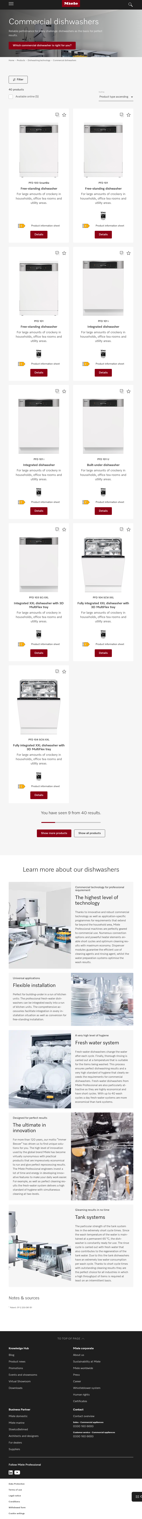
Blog (11, 1355)
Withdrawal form (17, 1508)
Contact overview (83, 1416)
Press (76, 1375)
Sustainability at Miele (86, 1361)
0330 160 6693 (83, 1426)
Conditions (14, 1502)
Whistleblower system (86, 1388)
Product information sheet (45, 226)
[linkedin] (11, 1472)
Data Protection (17, 1484)
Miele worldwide (83, 1368)
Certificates (80, 1401)
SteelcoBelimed (18, 1429)
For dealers (15, 1442)
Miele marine (16, 1423)
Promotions (16, 1368)
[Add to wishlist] (64, 115)
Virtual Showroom (20, 1381)
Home (11, 60)
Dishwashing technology (39, 60)
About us (78, 1355)
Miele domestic (18, 1416)
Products (21, 60)
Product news (17, 1361)
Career (77, 1381)
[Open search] (130, 5)
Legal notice (15, 1496)
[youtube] (17, 1472)
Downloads (16, 1388)
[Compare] (58, 115)
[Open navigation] (11, 4)
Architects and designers (24, 1436)
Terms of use (15, 1490)
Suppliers (14, 1449)
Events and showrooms (23, 1375)
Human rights (81, 1394)
